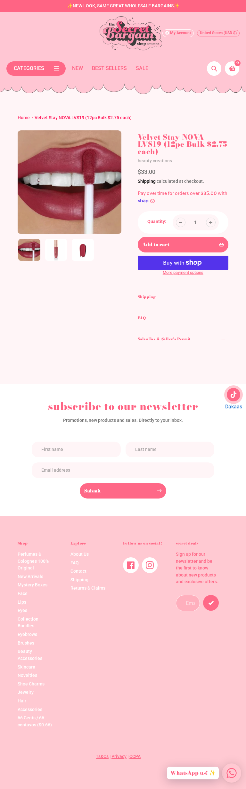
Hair (22, 701)
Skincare (26, 667)
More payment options (183, 272)
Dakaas (233, 407)
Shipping (147, 181)
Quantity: (156, 221)
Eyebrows (27, 634)
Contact (78, 571)
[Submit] (211, 603)
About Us (79, 554)
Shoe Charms (31, 684)
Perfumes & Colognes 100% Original (33, 561)
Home (24, 117)
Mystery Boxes (32, 585)
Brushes (26, 643)
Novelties (27, 675)
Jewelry (26, 692)
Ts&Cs (102, 756)
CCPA (135, 756)
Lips (22, 602)
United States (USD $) (218, 33)
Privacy (119, 756)
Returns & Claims (87, 588)
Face (23, 593)
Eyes (22, 610)
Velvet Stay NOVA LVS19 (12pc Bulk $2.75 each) (83, 117)
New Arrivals (30, 576)
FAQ (74, 563)
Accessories (30, 709)
